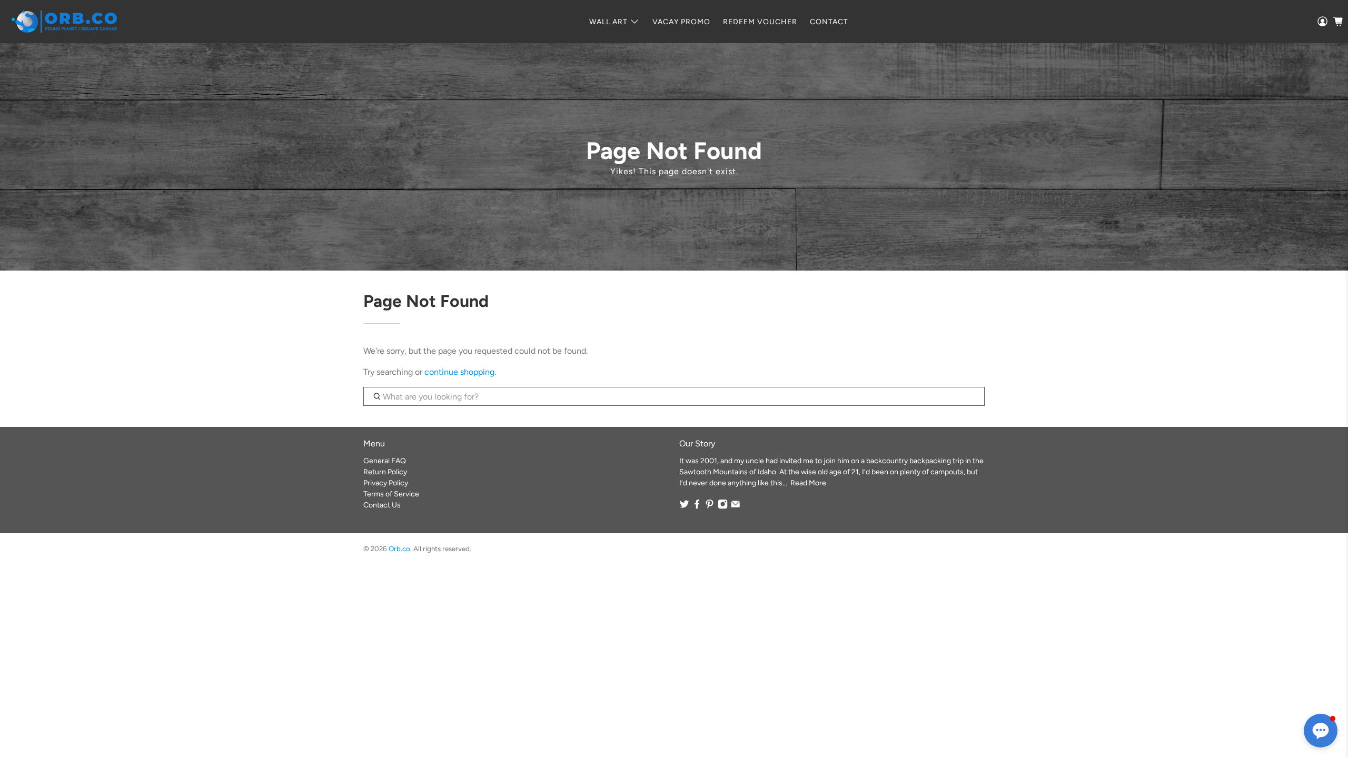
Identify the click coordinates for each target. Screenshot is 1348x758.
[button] (1320, 730)
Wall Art (608, 21)
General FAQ (384, 460)
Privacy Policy (385, 482)
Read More (808, 482)
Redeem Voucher (760, 21)
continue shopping (459, 372)
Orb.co (399, 548)
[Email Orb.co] (735, 506)
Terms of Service (391, 494)
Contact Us (382, 505)
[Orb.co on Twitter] (684, 506)
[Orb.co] (64, 21)
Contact (829, 21)
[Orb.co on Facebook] (697, 506)
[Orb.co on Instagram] (723, 506)
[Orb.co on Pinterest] (710, 506)
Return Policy (385, 471)
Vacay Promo (681, 21)
